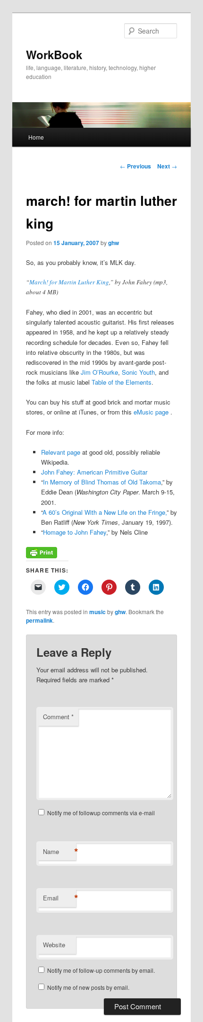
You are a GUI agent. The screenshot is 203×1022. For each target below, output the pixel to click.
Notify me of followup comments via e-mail (101, 813)
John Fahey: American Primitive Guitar (94, 471)
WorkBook (54, 54)
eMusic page (152, 411)
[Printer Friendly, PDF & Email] (41, 555)
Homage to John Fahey (74, 532)
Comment (58, 716)
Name (59, 851)
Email (59, 898)
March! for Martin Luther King (69, 282)
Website (54, 944)
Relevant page (60, 452)
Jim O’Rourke (99, 372)
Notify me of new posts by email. (88, 987)
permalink (39, 620)
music (97, 612)
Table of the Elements (122, 382)
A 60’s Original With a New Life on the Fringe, (104, 512)
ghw (113, 242)
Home (36, 137)
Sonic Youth (138, 372)
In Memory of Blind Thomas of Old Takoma (102, 481)
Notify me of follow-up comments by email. (101, 970)
